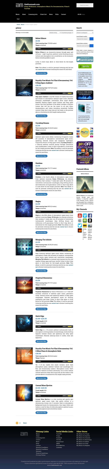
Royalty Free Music (42, 447)
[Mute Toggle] (66, 48)
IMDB (58, 443)
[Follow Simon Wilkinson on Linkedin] (85, 234)
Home (18, 24)
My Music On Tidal (82, 443)
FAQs (57, 14)
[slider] (70, 49)
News (51, 14)
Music (18, 14)
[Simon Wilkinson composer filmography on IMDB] (85, 225)
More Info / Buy (41, 73)
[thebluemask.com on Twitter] (80, 225)
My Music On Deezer (82, 441)
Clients (38, 439)
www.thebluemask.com (54, 465)
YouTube (59, 434)
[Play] (36, 48)
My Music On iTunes (82, 434)
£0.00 (81, 14)
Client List (43, 14)
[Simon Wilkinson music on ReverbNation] (80, 230)
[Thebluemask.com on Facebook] (90, 216)
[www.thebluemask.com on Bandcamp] (90, 225)
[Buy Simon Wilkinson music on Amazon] (90, 220)
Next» (25, 423)
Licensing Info (32, 14)
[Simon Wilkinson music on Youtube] (80, 216)
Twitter (58, 439)
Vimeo (58, 436)
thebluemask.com (32, 4)
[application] (54, 49)
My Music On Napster (83, 445)
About (24, 14)
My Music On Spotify (83, 436)
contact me (41, 69)
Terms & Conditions (42, 453)
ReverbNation (60, 445)
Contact (63, 14)
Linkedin (59, 447)
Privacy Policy (40, 455)
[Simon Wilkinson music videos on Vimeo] (85, 216)
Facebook (59, 438)
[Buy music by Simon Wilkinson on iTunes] (80, 220)
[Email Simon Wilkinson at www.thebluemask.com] (90, 234)
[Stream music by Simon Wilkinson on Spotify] (85, 220)
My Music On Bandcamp (84, 439)
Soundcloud (59, 441)
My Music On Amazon (83, 438)
